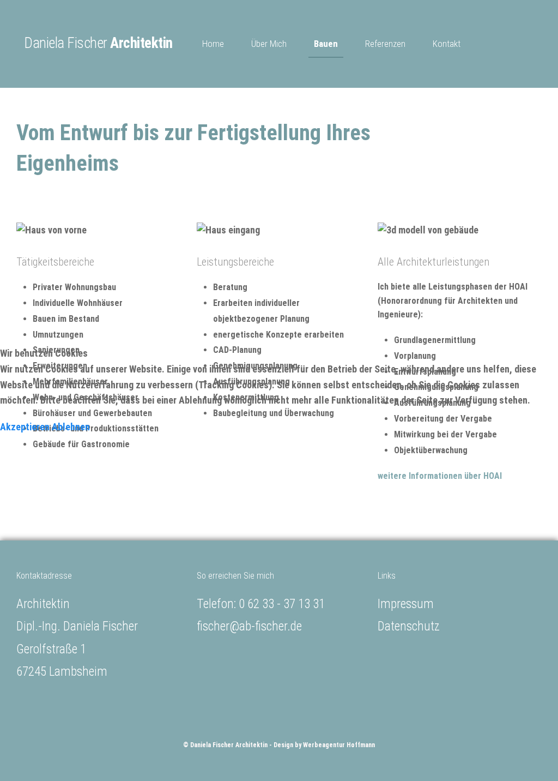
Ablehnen (71, 426)
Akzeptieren (25, 426)
